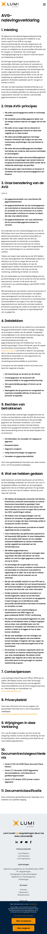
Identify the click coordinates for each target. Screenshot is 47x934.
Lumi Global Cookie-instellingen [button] (23, 916)
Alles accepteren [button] (23, 921)
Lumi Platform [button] (23, 853)
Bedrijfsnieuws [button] (23, 895)
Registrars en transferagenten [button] (24, 877)
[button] (9, 4)
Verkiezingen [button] (23, 879)
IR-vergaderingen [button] (24, 871)
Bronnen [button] (23, 889)
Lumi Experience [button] (23, 858)
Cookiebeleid (33, 904)
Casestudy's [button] (23, 892)
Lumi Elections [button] (23, 856)
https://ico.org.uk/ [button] (8, 351)
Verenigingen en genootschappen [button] (23, 874)
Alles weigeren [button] (23, 928)
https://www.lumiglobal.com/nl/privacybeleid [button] (19, 714)
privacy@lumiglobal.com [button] (11, 691)
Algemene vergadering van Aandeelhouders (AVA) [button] (23, 869)
